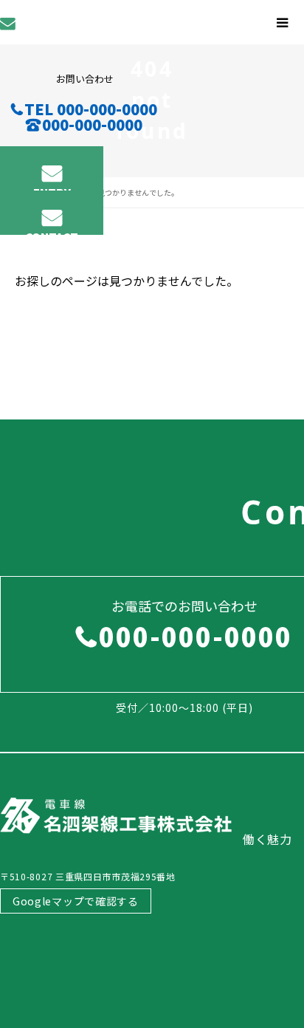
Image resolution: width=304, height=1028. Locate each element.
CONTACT (51, 232)
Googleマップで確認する (76, 901)
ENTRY (52, 188)
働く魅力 (267, 839)
